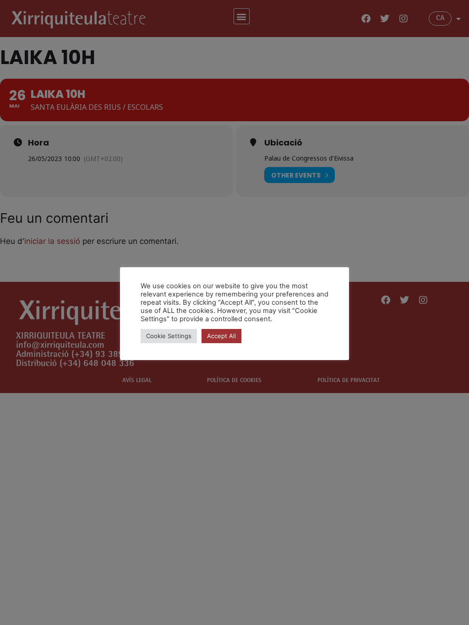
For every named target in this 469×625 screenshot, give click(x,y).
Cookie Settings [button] (168, 335)
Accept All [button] (221, 335)
